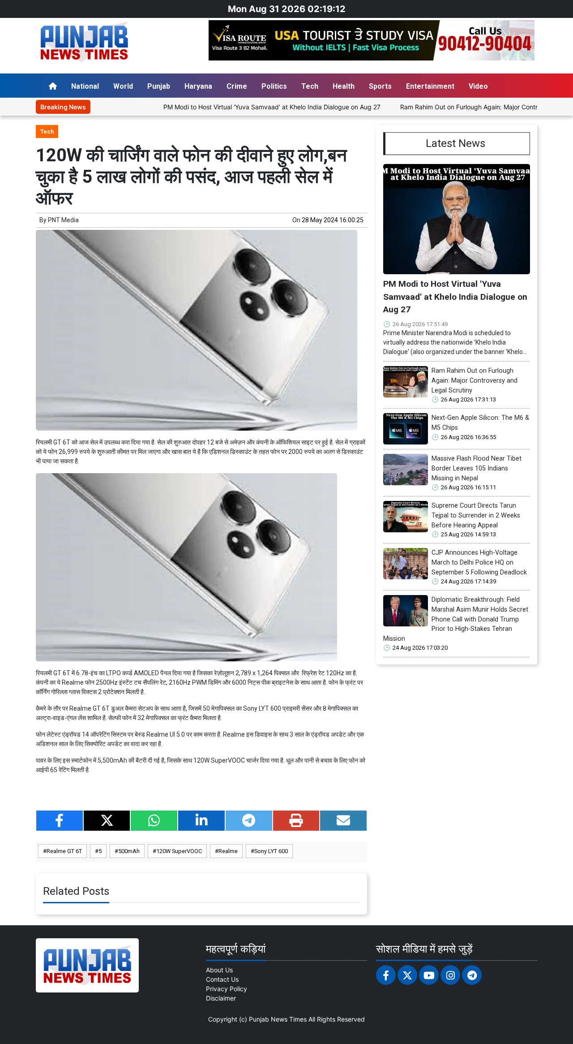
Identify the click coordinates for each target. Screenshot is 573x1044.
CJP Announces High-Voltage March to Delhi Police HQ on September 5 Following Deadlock (479, 562)
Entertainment (430, 86)
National (85, 86)
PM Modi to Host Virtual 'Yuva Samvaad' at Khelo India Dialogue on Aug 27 (243, 107)
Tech (309, 86)
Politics (274, 86)
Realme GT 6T (64, 851)
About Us (219, 970)
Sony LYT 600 (271, 851)
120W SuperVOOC (179, 851)
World (123, 86)
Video (478, 86)
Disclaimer (221, 998)
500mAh (129, 851)
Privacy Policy (226, 988)
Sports (380, 86)
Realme (228, 851)
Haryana (198, 86)
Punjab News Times (278, 1019)
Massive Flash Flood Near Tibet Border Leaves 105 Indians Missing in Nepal (477, 468)
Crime (237, 86)
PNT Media (63, 220)
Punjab (158, 86)
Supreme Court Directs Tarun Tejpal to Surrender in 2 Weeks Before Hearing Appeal (476, 515)
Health (344, 86)
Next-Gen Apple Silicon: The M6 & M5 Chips (480, 422)
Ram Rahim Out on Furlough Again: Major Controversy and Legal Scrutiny (474, 380)
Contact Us (222, 979)
